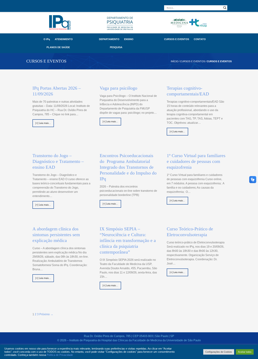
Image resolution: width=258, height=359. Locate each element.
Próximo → (46, 314)
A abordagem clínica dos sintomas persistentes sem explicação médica (56, 234)
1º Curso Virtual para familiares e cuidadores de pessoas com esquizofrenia (196, 161)
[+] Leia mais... (43, 123)
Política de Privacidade (60, 355)
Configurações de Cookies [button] (218, 352)
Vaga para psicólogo (118, 88)
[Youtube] (68, 6)
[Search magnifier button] (224, 7)
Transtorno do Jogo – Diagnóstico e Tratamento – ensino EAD (58, 161)
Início (174, 61)
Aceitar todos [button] (245, 352)
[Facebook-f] (56, 6)
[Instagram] (62, 6)
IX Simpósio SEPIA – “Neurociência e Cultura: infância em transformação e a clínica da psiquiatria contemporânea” (128, 240)
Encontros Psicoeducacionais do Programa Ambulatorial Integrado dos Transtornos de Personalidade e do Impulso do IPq (128, 167)
